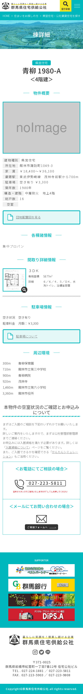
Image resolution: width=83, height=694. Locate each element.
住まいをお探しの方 (26, 16)
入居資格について (17, 447)
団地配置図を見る (28, 217)
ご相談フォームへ (37, 527)
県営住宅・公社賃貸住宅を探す (61, 16)
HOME (6, 16)
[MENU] (77, 6)
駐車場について (27, 336)
